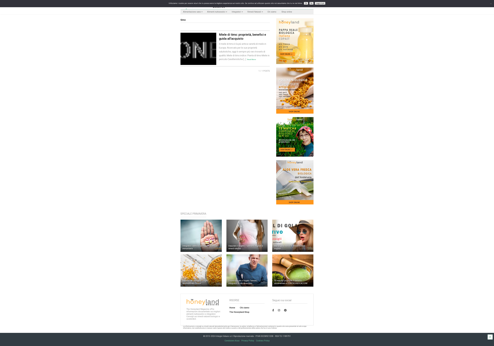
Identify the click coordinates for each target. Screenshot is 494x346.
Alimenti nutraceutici (216, 12)
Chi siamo (271, 12)
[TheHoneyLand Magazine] (208, 7)
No (311, 3)
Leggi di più (320, 3)
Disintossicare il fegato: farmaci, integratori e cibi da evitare (242, 282)
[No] (490, 3)
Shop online (286, 12)
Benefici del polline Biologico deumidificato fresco (195, 282)
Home (232, 307)
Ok (306, 3)
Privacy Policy (247, 340)
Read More (251, 59)
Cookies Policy (263, 340)
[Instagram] (279, 310)
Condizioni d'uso (232, 340)
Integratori (236, 12)
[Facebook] (273, 310)
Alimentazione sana (192, 12)
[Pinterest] (285, 310)
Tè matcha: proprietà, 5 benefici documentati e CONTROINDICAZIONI (290, 282)
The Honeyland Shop (239, 312)
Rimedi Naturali (254, 12)
